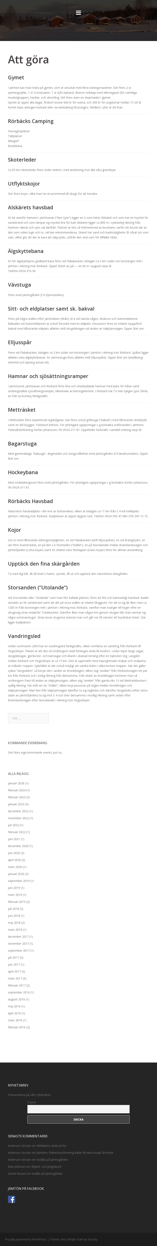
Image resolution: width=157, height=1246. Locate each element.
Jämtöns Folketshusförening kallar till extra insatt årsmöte (75, 1153)
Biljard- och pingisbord (46, 1167)
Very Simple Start (72, 1239)
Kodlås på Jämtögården (52, 1160)
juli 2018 (13, 909)
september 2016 (19, 992)
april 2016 (14, 1013)
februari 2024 (17, 790)
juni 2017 (14, 964)
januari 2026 (16, 783)
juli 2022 (13, 825)
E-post (31, 1102)
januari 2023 (16, 804)
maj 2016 (14, 1006)
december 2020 (18, 846)
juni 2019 (14, 888)
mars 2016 (15, 1020)
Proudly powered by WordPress (26, 1239)
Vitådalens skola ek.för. (52, 1146)
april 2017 (14, 971)
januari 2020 (16, 874)
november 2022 (18, 818)
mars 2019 (15, 895)
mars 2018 (15, 930)
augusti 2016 (16, 999)
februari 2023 (17, 797)
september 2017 (19, 950)
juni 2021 (14, 839)
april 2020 (14, 860)
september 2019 (19, 881)
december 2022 (18, 811)
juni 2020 (14, 853)
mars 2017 (15, 978)
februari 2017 (17, 985)
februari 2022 (17, 832)
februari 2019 (17, 902)
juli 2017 (13, 957)
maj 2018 (14, 923)
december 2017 (18, 936)
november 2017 (18, 943)
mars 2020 (15, 867)
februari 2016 (17, 1027)
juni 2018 (14, 916)
